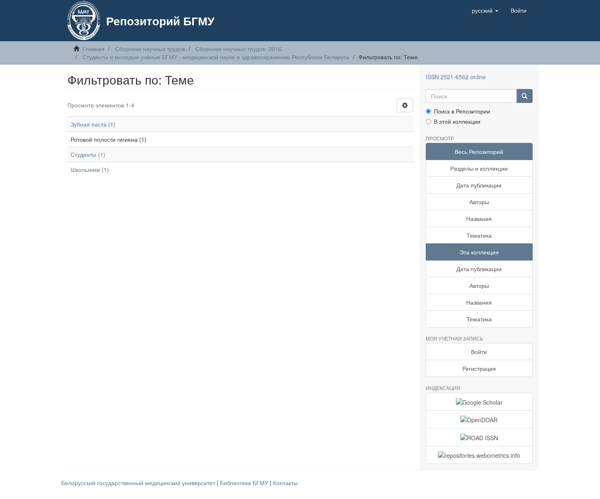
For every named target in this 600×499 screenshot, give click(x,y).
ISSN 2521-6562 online (456, 77)
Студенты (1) (88, 154)
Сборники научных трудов (150, 49)
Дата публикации (479, 185)
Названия (479, 218)
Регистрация (479, 368)
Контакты (285, 483)
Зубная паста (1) (93, 124)
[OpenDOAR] (479, 419)
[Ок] (524, 96)
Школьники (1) (90, 169)
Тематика (479, 235)
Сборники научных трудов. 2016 (239, 49)
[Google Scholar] (479, 402)
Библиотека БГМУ (245, 483)
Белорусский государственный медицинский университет (139, 483)
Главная (93, 49)
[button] (485, 10)
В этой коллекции (457, 121)
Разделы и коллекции (479, 168)
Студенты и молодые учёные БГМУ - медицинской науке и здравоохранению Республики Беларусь (215, 57)
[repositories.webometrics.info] (479, 455)
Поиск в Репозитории (462, 111)
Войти (479, 352)
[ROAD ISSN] (479, 437)
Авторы (479, 202)
